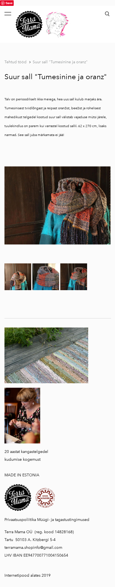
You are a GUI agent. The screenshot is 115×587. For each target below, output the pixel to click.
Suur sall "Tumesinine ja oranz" (60, 62)
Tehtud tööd (15, 62)
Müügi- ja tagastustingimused (63, 519)
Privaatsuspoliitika (20, 519)
